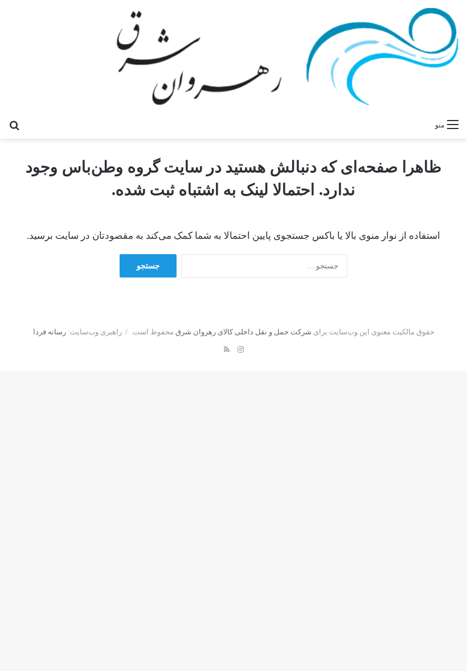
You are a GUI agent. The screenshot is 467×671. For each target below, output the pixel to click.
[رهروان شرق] (287, 56)
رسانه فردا (49, 332)
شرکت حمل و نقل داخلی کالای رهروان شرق (243, 332)
